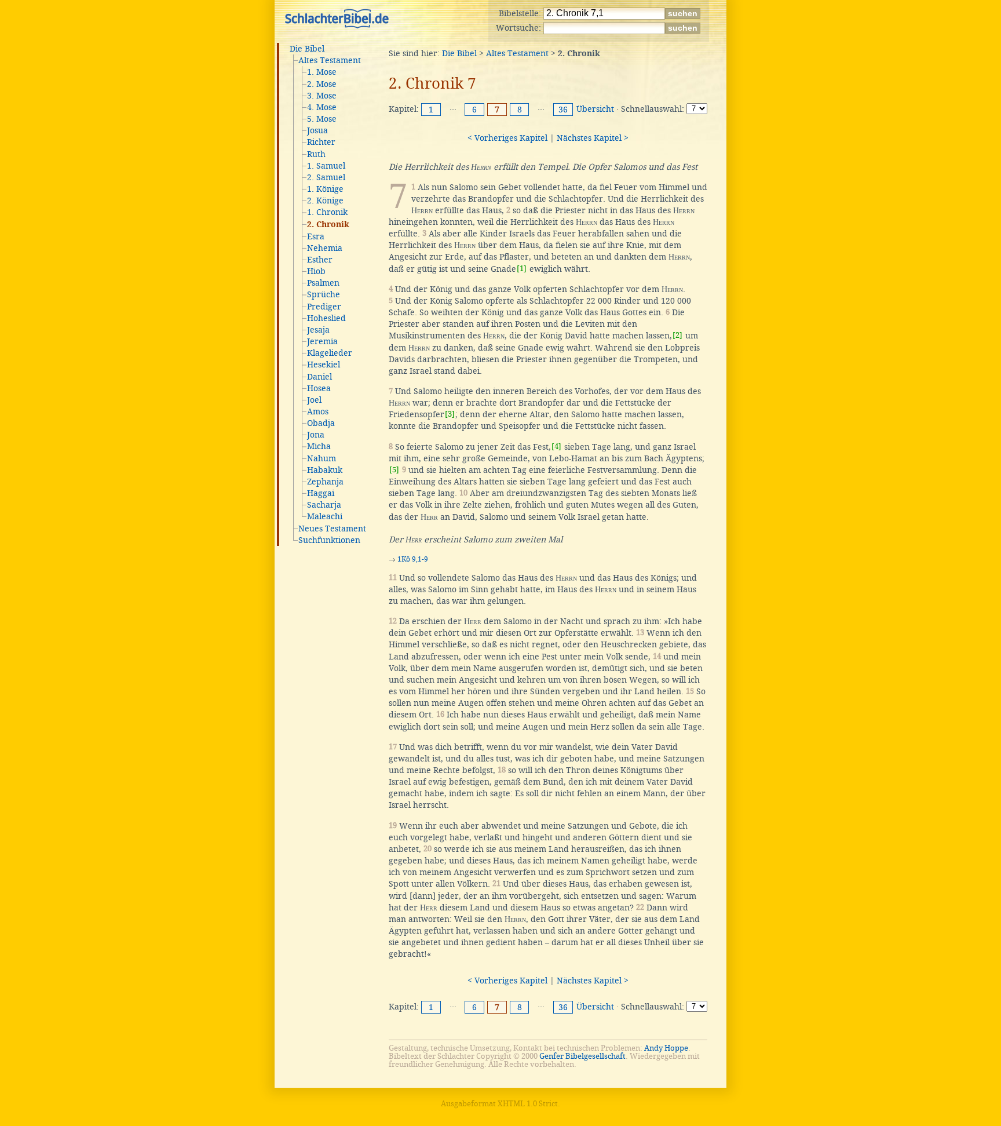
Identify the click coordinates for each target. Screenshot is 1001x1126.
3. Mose (322, 95)
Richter (321, 142)
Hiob (316, 271)
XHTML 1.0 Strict (528, 1103)
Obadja (321, 423)
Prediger (324, 306)
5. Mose (322, 118)
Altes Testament (329, 60)
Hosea (319, 388)
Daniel (319, 376)
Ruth (316, 154)
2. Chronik (328, 224)
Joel (314, 400)
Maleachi (324, 516)
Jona (315, 434)
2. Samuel (326, 177)
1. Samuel (326, 165)
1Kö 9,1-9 (412, 559)
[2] (677, 335)
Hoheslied (326, 318)
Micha (319, 446)
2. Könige (325, 200)
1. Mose (322, 71)
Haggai (320, 493)
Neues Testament (332, 528)
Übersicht (595, 109)
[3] (450, 414)
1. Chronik (327, 212)
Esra (315, 236)
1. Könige (325, 189)
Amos (317, 411)
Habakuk (324, 470)
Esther (320, 259)
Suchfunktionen (329, 540)
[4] (556, 446)
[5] (394, 469)
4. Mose (322, 107)
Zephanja (325, 481)
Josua (317, 130)
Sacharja (324, 504)
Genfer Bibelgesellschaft (582, 1056)
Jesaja (318, 329)
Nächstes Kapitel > (593, 138)
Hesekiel (323, 364)
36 (563, 109)
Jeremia (322, 341)
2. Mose (322, 84)
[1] (522, 268)
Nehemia (324, 248)
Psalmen (323, 282)
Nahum (321, 458)
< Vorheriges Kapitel (507, 138)
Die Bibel (307, 48)
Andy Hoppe (666, 1048)
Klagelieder (329, 353)
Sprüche (323, 294)
